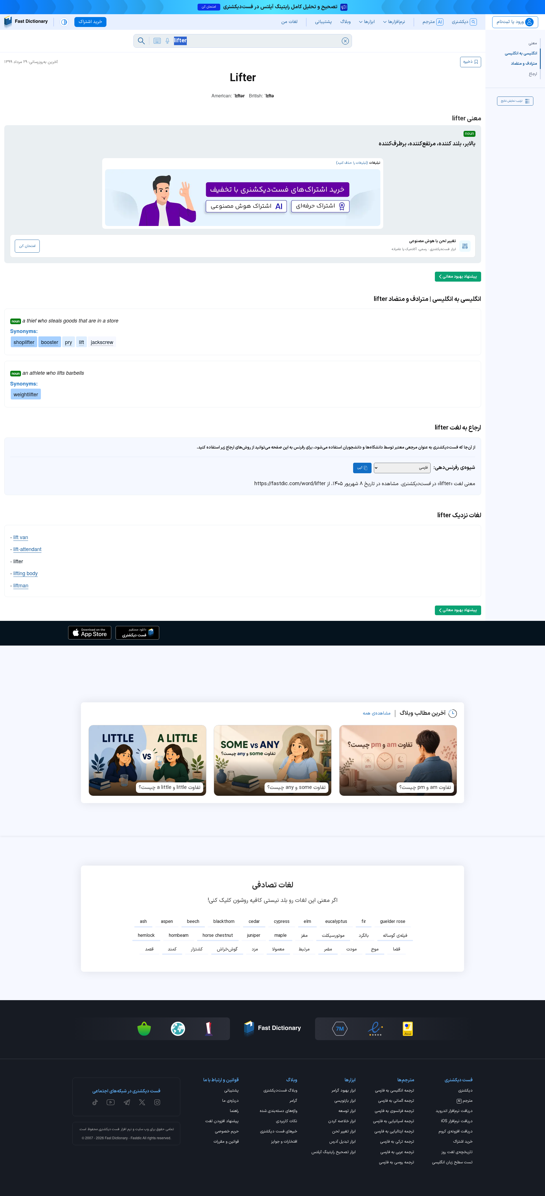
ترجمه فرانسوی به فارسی (394, 1111)
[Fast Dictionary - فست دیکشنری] (26, 22)
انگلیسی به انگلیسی (521, 53)
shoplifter (24, 341)
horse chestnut (218, 935)
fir (363, 921)
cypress (282, 921)
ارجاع (533, 74)
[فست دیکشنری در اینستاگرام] (157, 1102)
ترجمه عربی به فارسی (397, 1152)
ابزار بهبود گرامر (344, 1091)
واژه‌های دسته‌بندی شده (278, 1111)
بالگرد (364, 935)
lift (81, 341)
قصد (149, 949)
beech (193, 921)
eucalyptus (336, 921)
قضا (396, 949)
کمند (172, 949)
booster (49, 341)
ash (143, 921)
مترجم (465, 1101)
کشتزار (197, 949)
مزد (255, 949)
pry (68, 341)
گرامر (293, 1101)
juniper (253, 935)
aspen (167, 921)
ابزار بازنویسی (345, 1101)
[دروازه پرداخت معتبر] (408, 1029)
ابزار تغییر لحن (344, 1131)
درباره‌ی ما (230, 1101)
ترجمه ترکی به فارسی (397, 1142)
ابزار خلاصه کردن (342, 1121)
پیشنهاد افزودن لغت (222, 1121)
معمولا (278, 949)
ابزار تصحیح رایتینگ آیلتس (333, 1152)
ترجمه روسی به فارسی (396, 1162)
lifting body (25, 573)
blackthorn (223, 921)
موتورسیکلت (333, 935)
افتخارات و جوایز (284, 1142)
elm (307, 921)
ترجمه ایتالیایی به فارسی (394, 1131)
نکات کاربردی (286, 1121)
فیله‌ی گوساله (395, 935)
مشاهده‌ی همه (377, 713)
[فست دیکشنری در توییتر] (142, 1102)
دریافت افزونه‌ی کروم (456, 1131)
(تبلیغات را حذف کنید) (352, 163)
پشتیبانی (231, 1091)
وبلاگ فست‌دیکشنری (280, 1091)
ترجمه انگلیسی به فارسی (394, 1091)
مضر (328, 949)
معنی (533, 43)
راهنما (234, 1111)
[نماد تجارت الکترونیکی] (375, 1029)
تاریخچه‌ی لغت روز (457, 1152)
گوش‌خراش (227, 949)
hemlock (146, 935)
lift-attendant (27, 548)
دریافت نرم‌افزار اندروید (454, 1111)
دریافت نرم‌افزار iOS (457, 1121)
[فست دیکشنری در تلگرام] (127, 1102)
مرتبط (304, 949)
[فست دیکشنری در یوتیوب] (111, 1102)
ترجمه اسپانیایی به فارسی (393, 1121)
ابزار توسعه (347, 1111)
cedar (254, 921)
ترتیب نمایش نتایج (511, 101)
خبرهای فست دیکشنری (278, 1131)
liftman (20, 585)
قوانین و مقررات (226, 1142)
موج (375, 949)
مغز (304, 935)
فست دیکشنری (109, 1129)
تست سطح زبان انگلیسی (452, 1162)
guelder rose (392, 921)
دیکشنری (465, 1091)
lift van (20, 537)
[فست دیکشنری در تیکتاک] (95, 1102)
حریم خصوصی (227, 1131)
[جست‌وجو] (141, 40)
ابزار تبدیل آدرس (342, 1142)
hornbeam (178, 935)
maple (280, 935)
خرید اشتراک (463, 1142)
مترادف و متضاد (524, 64)
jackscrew (102, 341)
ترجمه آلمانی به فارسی (396, 1101)
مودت (351, 949)
